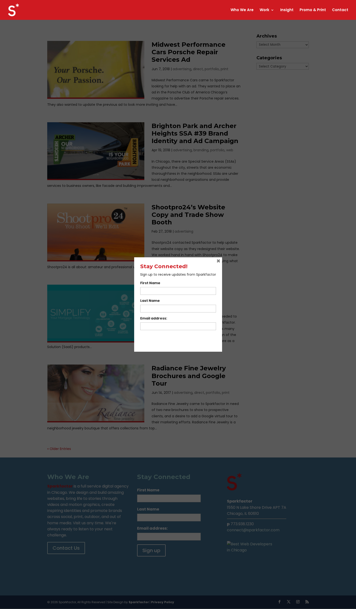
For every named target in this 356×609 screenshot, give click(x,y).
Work (264, 10)
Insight (287, 10)
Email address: (153, 318)
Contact (340, 10)
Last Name (150, 300)
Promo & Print (313, 10)
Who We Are (242, 10)
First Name (150, 283)
